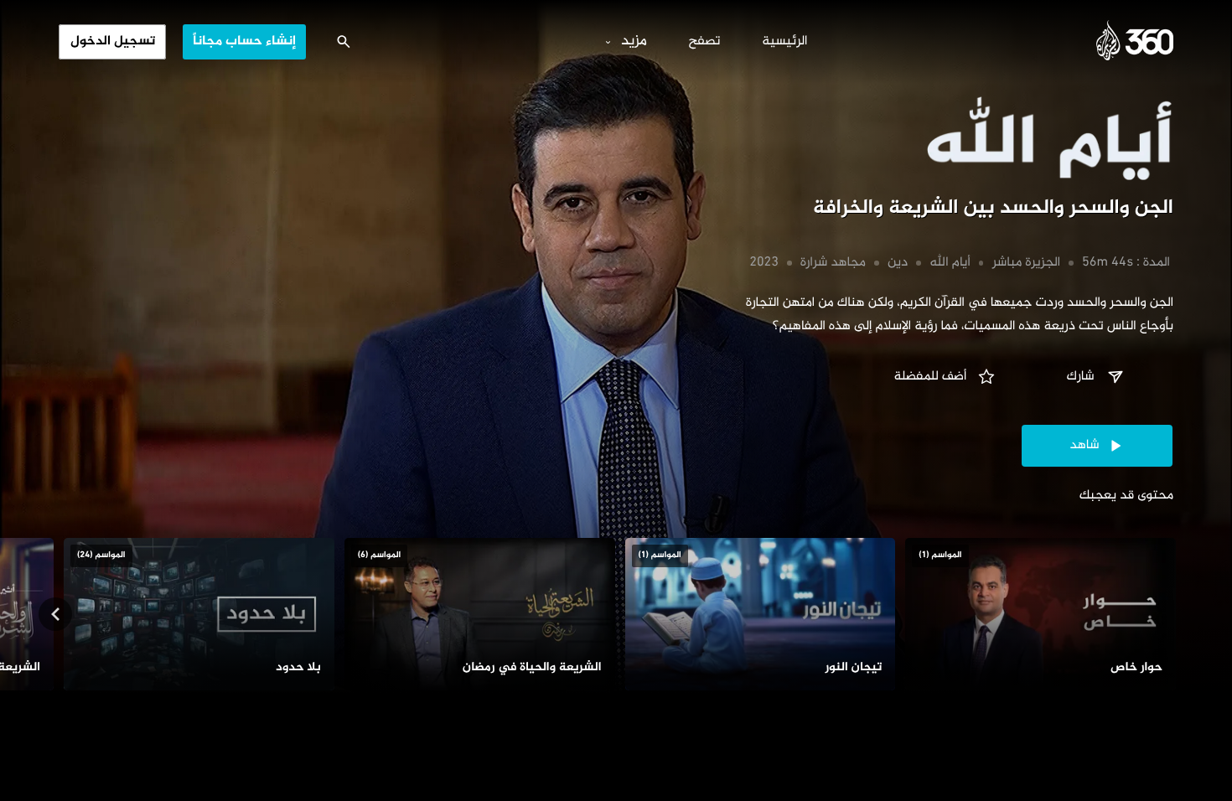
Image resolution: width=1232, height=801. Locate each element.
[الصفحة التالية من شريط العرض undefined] (55, 614)
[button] (1097, 377)
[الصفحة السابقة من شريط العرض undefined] (1176, 614)
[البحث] (344, 42)
